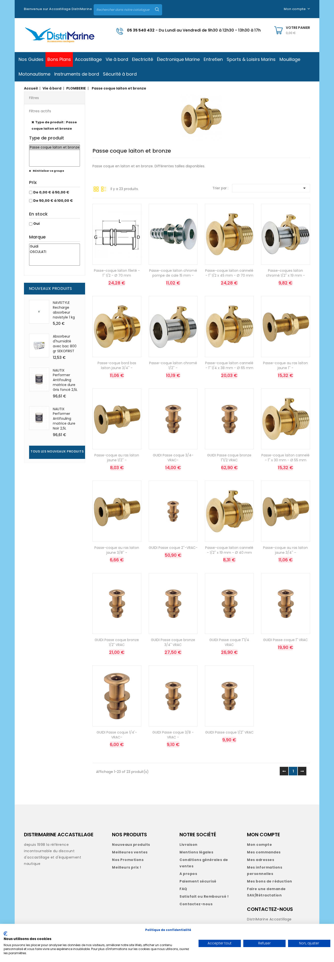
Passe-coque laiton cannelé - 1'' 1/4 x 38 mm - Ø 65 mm (229, 365)
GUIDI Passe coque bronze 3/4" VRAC (173, 642)
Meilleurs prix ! (126, 867)
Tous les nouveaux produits (57, 451)
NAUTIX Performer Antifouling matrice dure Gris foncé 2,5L (65, 380)
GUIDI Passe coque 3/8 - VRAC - (173, 735)
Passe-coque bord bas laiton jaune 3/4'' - (117, 365)
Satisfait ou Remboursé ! (204, 896)
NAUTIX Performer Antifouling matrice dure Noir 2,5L (64, 419)
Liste (103, 189)
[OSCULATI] (54, 252)
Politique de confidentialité (168, 930)
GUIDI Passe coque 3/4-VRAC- (173, 458)
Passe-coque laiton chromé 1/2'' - (173, 365)
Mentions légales (196, 852)
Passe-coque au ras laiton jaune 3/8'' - (116, 550)
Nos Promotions (128, 859)
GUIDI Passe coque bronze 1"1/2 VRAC (229, 458)
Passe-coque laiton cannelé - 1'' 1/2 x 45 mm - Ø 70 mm (229, 273)
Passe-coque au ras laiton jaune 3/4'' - (285, 550)
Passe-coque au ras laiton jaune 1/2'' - (116, 458)
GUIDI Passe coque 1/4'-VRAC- (117, 735)
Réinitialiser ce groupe (48, 171)
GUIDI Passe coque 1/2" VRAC (229, 732)
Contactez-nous (195, 904)
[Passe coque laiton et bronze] (54, 147)
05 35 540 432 (141, 30)
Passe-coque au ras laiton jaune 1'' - (285, 365)
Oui (36, 223)
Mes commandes (264, 852)
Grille (96, 189)
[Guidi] (54, 246)
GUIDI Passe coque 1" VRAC (285, 639)
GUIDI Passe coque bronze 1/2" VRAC (117, 642)
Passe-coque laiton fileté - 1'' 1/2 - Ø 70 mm (117, 273)
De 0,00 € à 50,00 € (51, 192)
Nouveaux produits (131, 844)
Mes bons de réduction (269, 881)
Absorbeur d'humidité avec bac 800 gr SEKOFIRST (65, 343)
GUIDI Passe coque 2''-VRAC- (173, 547)
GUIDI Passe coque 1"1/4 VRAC (229, 642)
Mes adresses (260, 859)
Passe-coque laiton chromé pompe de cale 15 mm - (173, 273)
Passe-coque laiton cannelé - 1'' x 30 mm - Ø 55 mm (285, 458)
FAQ (183, 888)
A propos (188, 873)
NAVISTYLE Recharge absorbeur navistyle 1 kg (64, 309)
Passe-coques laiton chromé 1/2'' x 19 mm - (285, 273)
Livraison (188, 844)
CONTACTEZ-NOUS (270, 909)
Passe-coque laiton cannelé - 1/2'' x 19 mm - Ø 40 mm (229, 550)
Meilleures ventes (130, 852)
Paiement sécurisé (197, 881)
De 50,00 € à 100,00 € (53, 200)
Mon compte (259, 844)
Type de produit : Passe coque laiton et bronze (54, 125)
